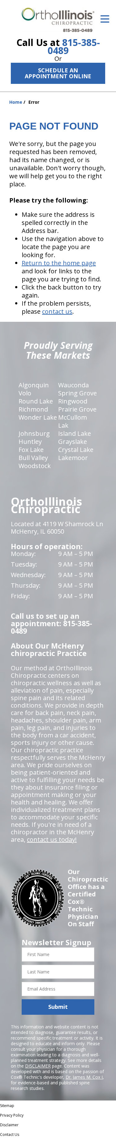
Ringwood (72, 401)
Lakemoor (73, 457)
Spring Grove (77, 393)
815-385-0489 (74, 46)
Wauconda (73, 385)
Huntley (30, 441)
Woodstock (35, 466)
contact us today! (52, 839)
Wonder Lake (38, 417)
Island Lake (74, 433)
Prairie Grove (77, 409)
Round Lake (36, 401)
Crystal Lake (75, 449)
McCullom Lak (72, 421)
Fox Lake (31, 449)
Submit (58, 1006)
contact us (57, 311)
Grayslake (72, 441)
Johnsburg (34, 433)
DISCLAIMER (38, 1066)
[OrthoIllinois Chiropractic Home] (58, 20)
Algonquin (34, 385)
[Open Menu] (105, 19)
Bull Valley (33, 457)
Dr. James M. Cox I (84, 1077)
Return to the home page (59, 263)
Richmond (33, 409)
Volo (25, 393)
